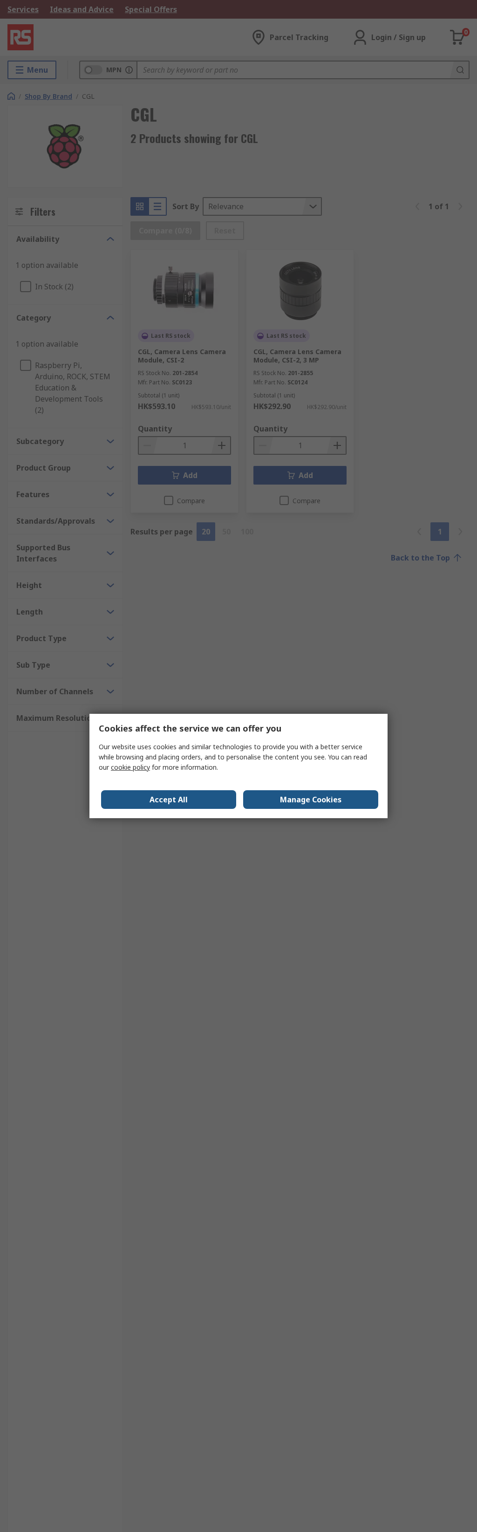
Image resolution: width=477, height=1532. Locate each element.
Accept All (169, 799)
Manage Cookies (310, 799)
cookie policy (130, 767)
